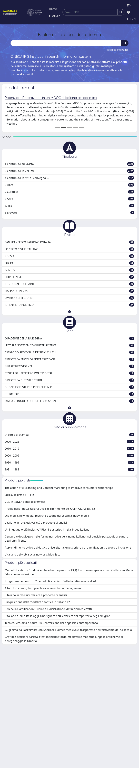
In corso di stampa (69, 435)
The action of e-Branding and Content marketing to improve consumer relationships (59, 488)
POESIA (69, 256)
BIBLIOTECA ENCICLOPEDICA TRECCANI (69, 359)
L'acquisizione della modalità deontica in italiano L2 (37, 602)
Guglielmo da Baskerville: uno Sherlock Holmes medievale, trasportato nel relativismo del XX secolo (68, 630)
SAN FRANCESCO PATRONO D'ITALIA (69, 242)
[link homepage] (12, 12)
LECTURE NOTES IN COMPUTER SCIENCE (69, 345)
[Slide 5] (81, 128)
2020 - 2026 (69, 441)
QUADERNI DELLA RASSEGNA (69, 338)
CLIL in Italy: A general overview (25, 502)
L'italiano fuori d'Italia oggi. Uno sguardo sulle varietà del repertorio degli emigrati (57, 616)
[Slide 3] (69, 128)
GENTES (69, 270)
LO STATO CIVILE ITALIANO (69, 249)
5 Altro (69, 199)
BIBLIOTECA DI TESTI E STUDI (69, 380)
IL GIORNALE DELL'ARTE (69, 284)
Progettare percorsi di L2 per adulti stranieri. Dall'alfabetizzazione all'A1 (50, 581)
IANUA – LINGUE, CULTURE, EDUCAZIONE (69, 401)
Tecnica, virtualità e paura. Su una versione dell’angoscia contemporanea (51, 623)
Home (53, 9)
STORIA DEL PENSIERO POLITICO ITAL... (69, 373)
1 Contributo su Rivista (69, 164)
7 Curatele (69, 192)
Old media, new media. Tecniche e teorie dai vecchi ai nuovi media (47, 515)
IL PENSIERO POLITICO (69, 305)
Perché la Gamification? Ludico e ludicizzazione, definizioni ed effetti (48, 609)
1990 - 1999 (69, 462)
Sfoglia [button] (53, 15)
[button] (69, 311)
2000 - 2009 (69, 455)
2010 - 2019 (69, 448)
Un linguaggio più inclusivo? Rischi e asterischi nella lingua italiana (47, 529)
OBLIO (69, 263)
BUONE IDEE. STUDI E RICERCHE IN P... (69, 387)
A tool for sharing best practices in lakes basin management (43, 588)
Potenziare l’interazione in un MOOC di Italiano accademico (51, 98)
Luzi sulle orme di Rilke (19, 495)
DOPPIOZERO (69, 277)
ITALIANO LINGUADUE (69, 291)
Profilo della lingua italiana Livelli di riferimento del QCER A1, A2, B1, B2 (50, 509)
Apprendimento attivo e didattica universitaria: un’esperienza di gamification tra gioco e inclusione (68, 547)
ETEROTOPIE (69, 394)
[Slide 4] (75, 128)
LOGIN (131, 19)
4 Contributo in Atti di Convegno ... (69, 178)
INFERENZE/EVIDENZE (69, 366)
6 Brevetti (69, 213)
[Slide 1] (57, 128)
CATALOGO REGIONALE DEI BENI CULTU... (69, 352)
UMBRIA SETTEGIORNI (69, 298)
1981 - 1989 (69, 469)
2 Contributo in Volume (69, 171)
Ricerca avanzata (117, 50)
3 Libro (69, 185)
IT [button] (128, 5)
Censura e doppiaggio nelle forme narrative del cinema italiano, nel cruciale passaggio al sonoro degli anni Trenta (66, 538)
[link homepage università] (35, 12)
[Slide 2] (63, 128)
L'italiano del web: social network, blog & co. (33, 554)
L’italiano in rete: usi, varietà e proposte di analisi (36, 522)
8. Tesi (69, 206)
